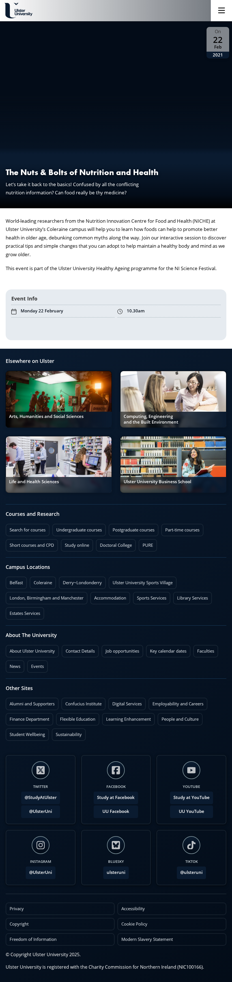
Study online (75, 543)
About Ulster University (32, 651)
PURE (148, 545)
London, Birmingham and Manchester (46, 598)
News (13, 664)
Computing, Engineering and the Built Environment (151, 419)
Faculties (205, 651)
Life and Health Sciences (34, 481)
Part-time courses (180, 528)
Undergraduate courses (77, 528)
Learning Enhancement (126, 717)
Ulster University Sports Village (143, 583)
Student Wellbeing (25, 732)
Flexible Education (75, 717)
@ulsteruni (190, 871)
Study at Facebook (116, 797)
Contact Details (80, 651)
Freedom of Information (33, 939)
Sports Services (149, 596)
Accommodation (108, 596)
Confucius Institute (81, 702)
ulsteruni (116, 872)
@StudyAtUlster (41, 797)
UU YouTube (191, 811)
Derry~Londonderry (80, 581)
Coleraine (41, 581)
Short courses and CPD (30, 543)
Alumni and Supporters (30, 702)
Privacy (17, 909)
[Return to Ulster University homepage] (18, 10)
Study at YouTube (191, 797)
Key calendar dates (168, 651)
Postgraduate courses (131, 528)
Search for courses (28, 530)
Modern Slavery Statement (147, 939)
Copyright (19, 924)
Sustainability (67, 732)
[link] (59, 399)
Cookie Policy (134, 924)
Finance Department (27, 717)
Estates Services (23, 611)
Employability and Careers (176, 702)
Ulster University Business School (157, 481)
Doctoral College (114, 543)
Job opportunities (122, 651)
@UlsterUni (36, 810)
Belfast (14, 581)
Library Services (190, 596)
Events (35, 664)
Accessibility (133, 909)
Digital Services (125, 702)
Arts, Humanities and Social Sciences (46, 416)
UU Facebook (115, 811)
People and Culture (178, 717)
